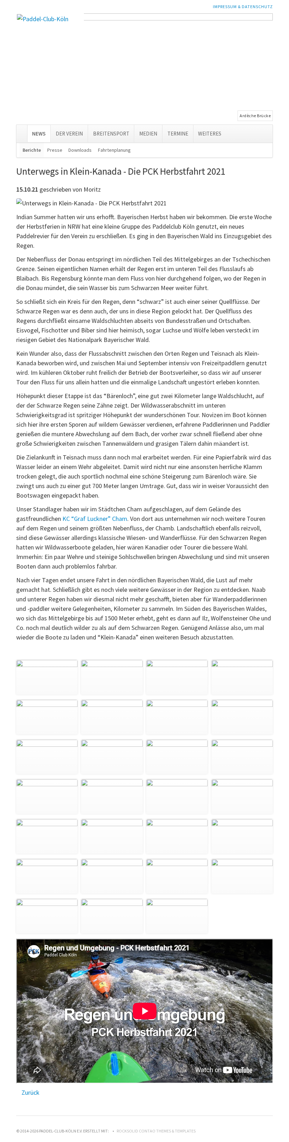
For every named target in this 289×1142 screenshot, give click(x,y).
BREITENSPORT (111, 133)
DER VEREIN (69, 133)
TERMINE (177, 133)
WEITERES (209, 133)
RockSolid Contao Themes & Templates (156, 1131)
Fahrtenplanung (114, 150)
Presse (54, 150)
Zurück (30, 1092)
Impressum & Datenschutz (243, 6)
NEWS (38, 133)
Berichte (32, 150)
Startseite (22, 132)
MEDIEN (148, 133)
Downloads (80, 150)
